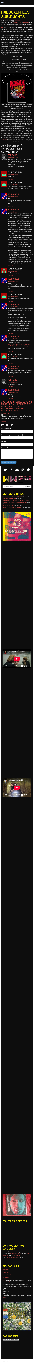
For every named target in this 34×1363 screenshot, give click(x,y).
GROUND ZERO (17, 1255)
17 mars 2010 (5, 413)
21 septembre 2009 (13, 382)
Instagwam (6, 1277)
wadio (4, 1280)
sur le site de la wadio (8, 1282)
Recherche (27, 486)
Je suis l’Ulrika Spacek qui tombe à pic (13, 507)
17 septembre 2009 (13, 357)
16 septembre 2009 (13, 281)
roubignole (13, 194)
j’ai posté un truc (16, 22)
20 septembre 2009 (13, 368)
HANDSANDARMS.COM (12, 1257)
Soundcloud (6, 1272)
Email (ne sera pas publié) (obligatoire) (12, 435)
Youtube (5, 1297)
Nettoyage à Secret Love (9, 498)
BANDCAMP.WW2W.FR (9, 1259)
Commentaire (5, 448)
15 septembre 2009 (13, 157)
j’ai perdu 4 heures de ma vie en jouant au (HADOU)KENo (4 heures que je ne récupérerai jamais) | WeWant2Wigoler (17, 406)
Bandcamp (5, 1269)
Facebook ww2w (7, 1275)
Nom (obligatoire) (6, 428)
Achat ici (4, 139)
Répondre (10, 169)
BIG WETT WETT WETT (9, 505)
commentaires (17, 20)
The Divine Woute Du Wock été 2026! (12, 497)
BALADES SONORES (15, 1253)
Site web (3, 441)
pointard (12, 155)
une (22, 59)
